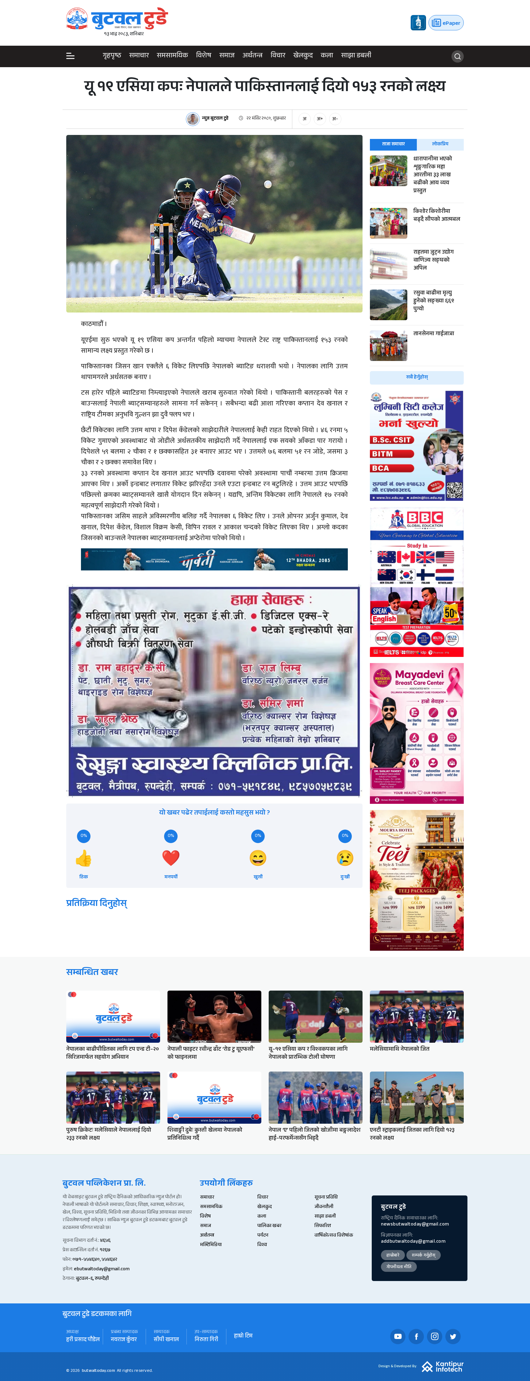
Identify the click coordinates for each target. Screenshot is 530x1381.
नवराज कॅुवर (124, 1340)
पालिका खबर (269, 1226)
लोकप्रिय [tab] (440, 144)
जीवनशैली (323, 1207)
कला (327, 56)
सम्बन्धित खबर (92, 973)
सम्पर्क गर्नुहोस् (423, 1256)
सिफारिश (322, 1226)
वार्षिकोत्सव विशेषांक (333, 1236)
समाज (227, 56)
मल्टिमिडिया (211, 1245)
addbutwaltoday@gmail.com (413, 1242)
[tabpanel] (417, 270)
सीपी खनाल (166, 1340)
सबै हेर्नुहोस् (417, 378)
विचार (278, 56)
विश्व (262, 1245)
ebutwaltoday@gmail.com (101, 1269)
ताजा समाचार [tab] (393, 144)
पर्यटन (262, 1236)
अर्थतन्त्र (253, 56)
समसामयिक (172, 56)
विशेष (203, 56)
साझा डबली (356, 56)
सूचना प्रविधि (326, 1198)
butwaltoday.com (98, 1371)
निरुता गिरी (206, 1340)
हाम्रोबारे (392, 1256)
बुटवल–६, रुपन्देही (92, 1279)
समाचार (139, 56)
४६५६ (105, 1241)
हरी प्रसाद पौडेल (83, 1340)
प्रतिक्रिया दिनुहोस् (96, 904)
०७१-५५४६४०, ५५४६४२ (94, 1260)
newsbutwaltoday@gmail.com (415, 1225)
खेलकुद (303, 56)
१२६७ (105, 1250)
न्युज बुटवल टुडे (215, 119)
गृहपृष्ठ (112, 56)
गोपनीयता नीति (398, 1267)
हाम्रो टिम (243, 1337)
